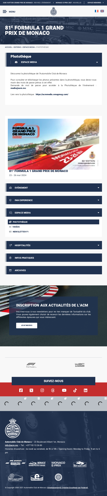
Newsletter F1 (21, 231)
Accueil (8, 47)
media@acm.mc (18, 88)
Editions (17, 47)
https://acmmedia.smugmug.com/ (52, 94)
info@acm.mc (11, 445)
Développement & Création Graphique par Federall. (67, 487)
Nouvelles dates (73, 3)
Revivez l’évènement (35, 3)
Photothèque (20, 222)
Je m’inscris (26, 325)
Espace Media (29, 47)
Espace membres (95, 3)
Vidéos (16, 226)
